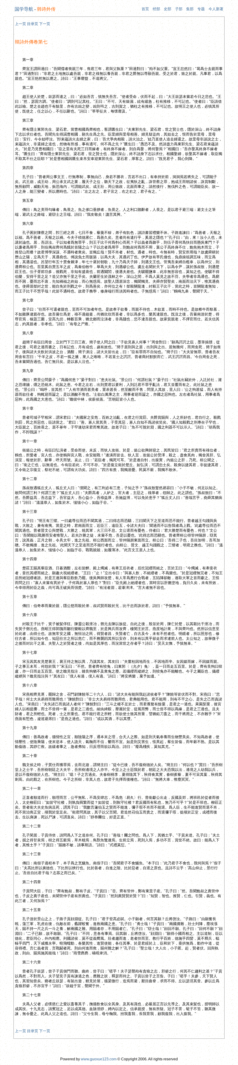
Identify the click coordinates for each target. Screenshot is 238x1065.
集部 (190, 9)
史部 (167, 9)
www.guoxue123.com (98, 1059)
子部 (178, 9)
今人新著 (215, 9)
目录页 (32, 24)
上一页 (20, 24)
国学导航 (24, 9)
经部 (156, 9)
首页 (145, 9)
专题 (201, 9)
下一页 (44, 24)
